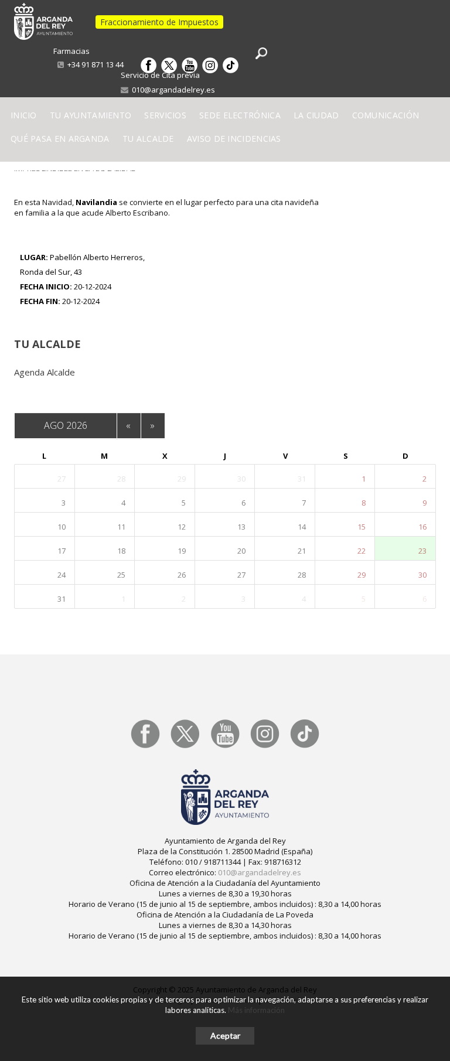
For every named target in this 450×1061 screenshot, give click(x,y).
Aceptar (225, 1035)
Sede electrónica (240, 115)
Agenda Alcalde (44, 372)
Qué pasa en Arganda (60, 138)
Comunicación (386, 115)
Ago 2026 (65, 425)
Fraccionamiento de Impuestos (159, 22)
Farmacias (71, 51)
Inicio (24, 115)
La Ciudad (316, 115)
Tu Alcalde (148, 138)
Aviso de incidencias (234, 138)
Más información (256, 1010)
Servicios (165, 115)
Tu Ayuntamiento (91, 115)
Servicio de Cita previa (160, 75)
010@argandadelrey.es (171, 89)
